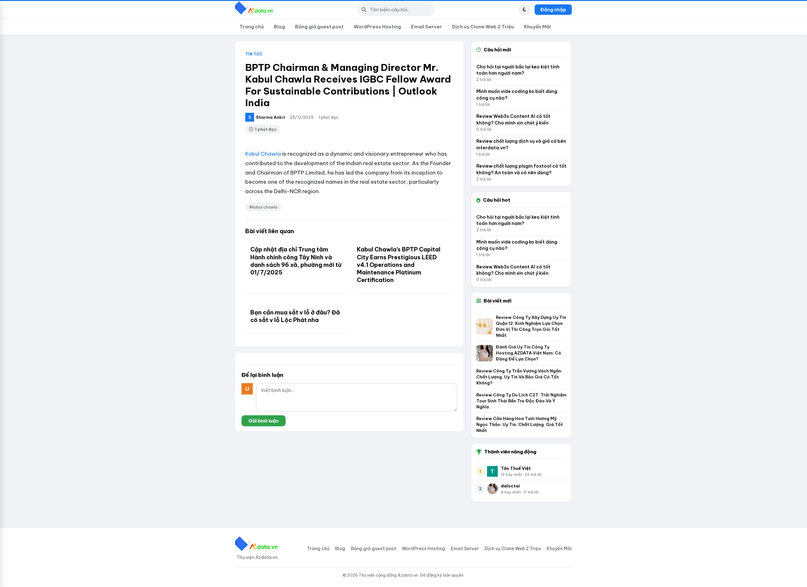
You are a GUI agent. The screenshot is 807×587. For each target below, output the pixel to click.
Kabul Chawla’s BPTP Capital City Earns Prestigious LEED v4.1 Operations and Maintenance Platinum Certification (398, 265)
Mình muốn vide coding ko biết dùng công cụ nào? (516, 95)
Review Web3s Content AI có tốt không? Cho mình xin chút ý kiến (513, 119)
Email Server (426, 27)
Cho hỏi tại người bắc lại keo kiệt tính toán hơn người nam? (518, 70)
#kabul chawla (263, 207)
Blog (279, 27)
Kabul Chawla (263, 153)
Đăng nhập (553, 10)
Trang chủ (252, 27)
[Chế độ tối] (524, 9)
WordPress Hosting (377, 27)
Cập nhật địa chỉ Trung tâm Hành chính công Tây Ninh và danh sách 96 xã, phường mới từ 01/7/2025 (295, 261)
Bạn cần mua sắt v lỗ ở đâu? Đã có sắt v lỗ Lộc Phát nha (295, 316)
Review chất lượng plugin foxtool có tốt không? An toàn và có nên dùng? (521, 169)
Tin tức (254, 54)
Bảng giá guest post (319, 27)
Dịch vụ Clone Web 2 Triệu (483, 27)
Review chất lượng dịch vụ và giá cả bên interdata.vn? (521, 144)
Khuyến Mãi (537, 27)
